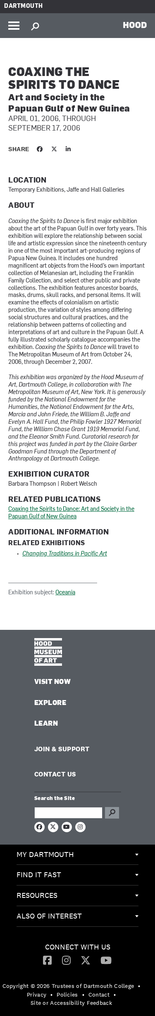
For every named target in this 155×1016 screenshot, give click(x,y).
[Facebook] (47, 960)
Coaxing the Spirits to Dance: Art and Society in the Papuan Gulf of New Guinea (71, 513)
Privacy (36, 994)
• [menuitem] (139, 986)
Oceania (65, 593)
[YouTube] (106, 960)
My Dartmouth (45, 854)
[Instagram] (66, 960)
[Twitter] (86, 960)
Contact (99, 994)
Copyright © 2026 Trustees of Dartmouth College (68, 986)
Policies (67, 994)
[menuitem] (77, 855)
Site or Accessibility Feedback (71, 1003)
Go (112, 813)
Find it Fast (39, 874)
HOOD (135, 25)
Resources (37, 895)
